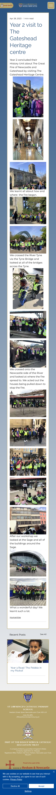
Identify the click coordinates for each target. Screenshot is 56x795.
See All (43, 634)
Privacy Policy (16, 779)
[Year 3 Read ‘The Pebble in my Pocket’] (28, 651)
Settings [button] (28, 791)
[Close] (52, 773)
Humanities (15, 617)
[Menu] (51, 5)
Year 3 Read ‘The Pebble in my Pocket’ (26, 669)
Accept (41, 786)
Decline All (15, 786)
